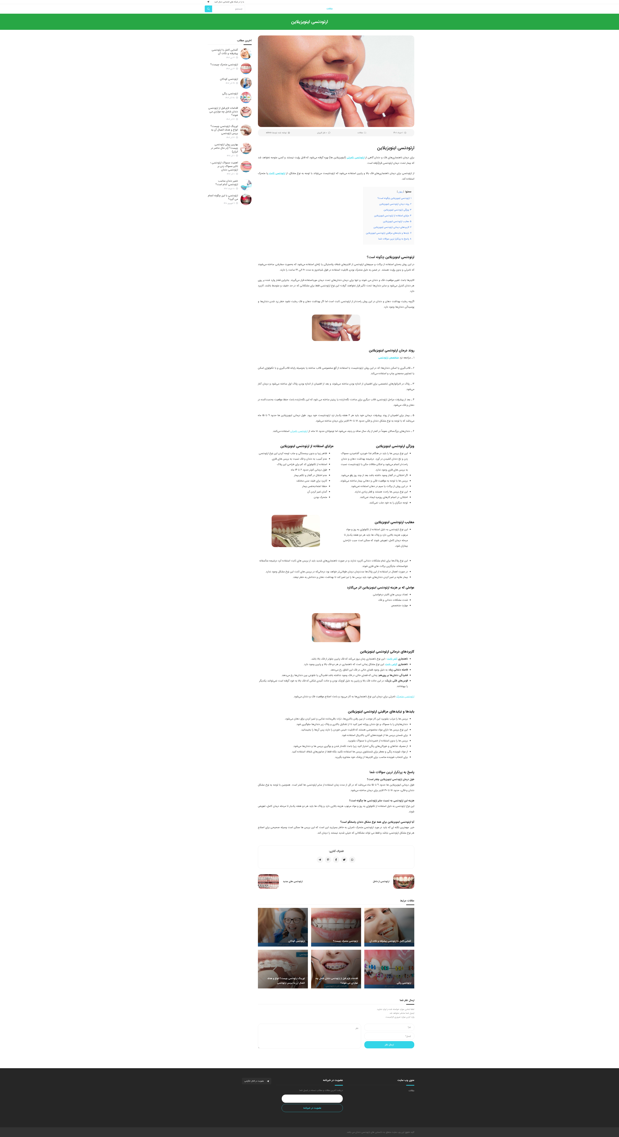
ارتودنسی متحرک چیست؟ (224, 65)
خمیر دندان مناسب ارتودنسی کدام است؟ (227, 182)
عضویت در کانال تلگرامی (254, 1081)
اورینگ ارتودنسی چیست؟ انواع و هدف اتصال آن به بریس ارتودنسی (224, 129)
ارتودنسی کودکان (229, 79)
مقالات (360, 132)
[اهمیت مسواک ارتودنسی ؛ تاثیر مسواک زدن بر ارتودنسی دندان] (246, 166)
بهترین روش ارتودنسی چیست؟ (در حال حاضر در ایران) (224, 148)
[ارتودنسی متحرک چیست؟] (246, 68)
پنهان (400, 192)
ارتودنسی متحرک (405, 697)
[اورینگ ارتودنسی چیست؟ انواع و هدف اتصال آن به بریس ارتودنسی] (246, 130)
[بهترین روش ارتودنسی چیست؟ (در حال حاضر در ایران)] (246, 148)
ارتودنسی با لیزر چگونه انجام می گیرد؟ (223, 197)
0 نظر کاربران (322, 132)
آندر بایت (392, 659)
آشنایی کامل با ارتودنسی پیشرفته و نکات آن (225, 51)
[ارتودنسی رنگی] (246, 97)
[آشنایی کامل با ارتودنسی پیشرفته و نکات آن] (246, 53)
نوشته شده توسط (276, 132)
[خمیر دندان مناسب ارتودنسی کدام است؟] (246, 184)
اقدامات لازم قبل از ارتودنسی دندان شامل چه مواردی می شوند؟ (223, 111)
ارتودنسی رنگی (230, 94)
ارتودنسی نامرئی (299, 431)
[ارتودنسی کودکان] (246, 83)
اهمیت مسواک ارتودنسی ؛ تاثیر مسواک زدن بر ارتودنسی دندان (224, 166)
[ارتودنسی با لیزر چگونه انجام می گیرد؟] (246, 199)
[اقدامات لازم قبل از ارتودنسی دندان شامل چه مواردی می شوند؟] (246, 112)
